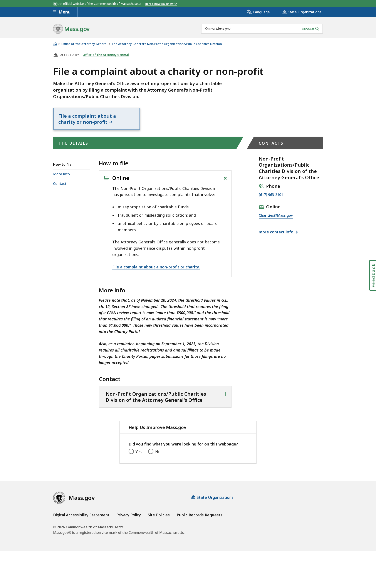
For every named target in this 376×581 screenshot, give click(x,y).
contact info (276, 232)
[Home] (55, 44)
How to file (62, 164)
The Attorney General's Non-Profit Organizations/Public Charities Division (167, 44)
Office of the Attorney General (84, 44)
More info (61, 174)
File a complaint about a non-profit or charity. (156, 267)
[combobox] (262, 29)
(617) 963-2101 (271, 195)
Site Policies (159, 514)
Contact (59, 183)
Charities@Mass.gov (276, 216)
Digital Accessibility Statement (81, 514)
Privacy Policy (128, 514)
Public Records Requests (199, 514)
